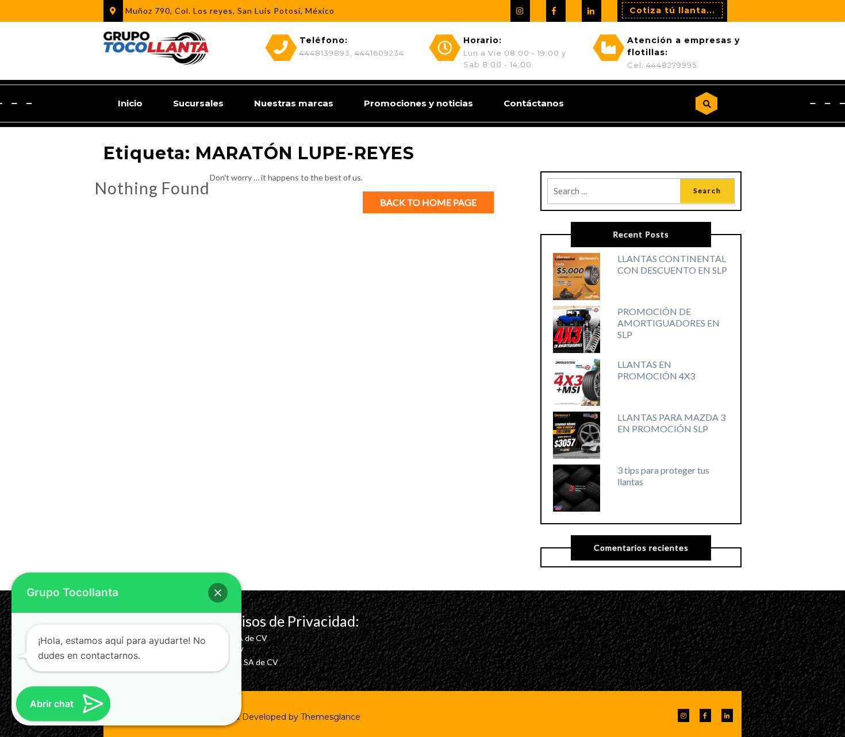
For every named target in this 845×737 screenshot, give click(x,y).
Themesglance (329, 717)
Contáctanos (534, 103)
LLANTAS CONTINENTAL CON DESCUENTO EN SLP (672, 264)
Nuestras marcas (293, 103)
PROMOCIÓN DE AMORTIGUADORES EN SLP (668, 323)
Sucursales (198, 103)
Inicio (130, 103)
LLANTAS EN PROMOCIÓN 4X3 (656, 370)
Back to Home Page (428, 202)
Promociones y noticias (418, 103)
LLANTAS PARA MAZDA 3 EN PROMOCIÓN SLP (671, 423)
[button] (218, 592)
